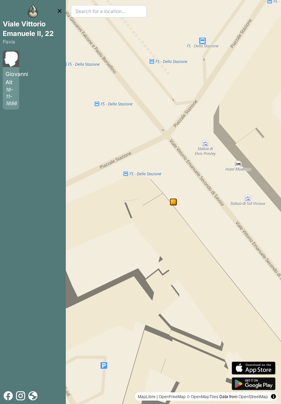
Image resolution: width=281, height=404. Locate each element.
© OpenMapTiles (202, 396)
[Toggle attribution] (273, 396)
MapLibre (147, 396)
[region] (173, 202)
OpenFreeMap (172, 396)
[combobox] (108, 11)
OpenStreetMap (253, 396)
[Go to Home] (33, 11)
